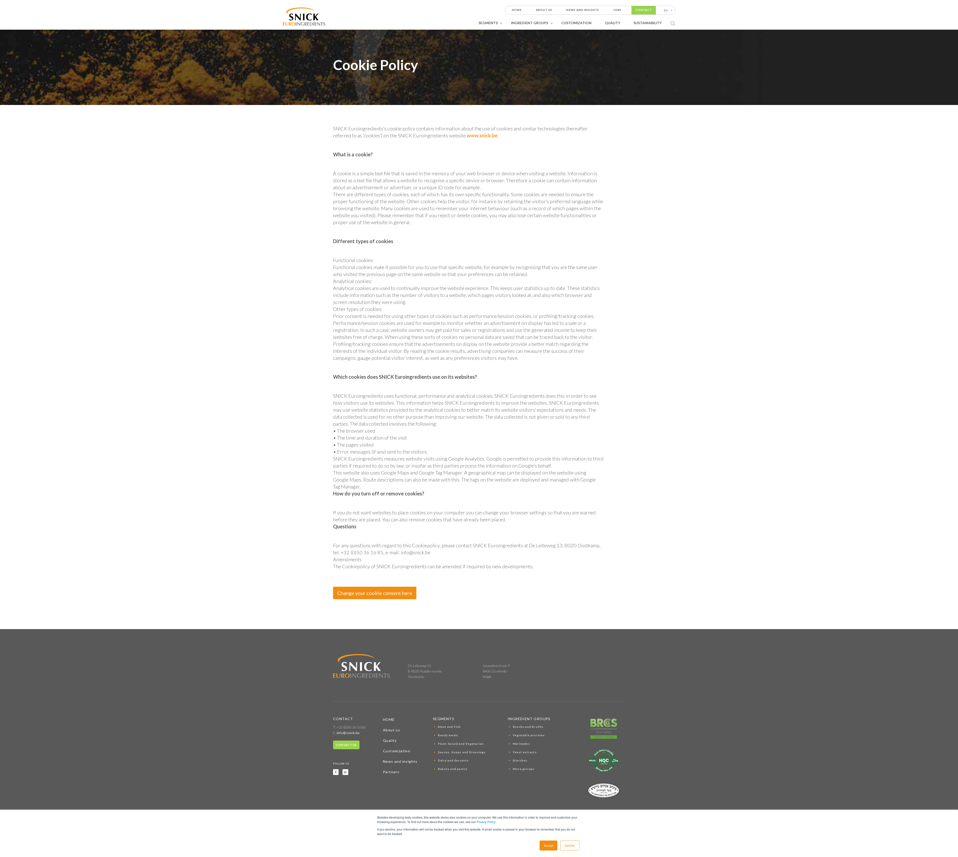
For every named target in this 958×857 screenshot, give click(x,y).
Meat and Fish (449, 727)
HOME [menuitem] (389, 719)
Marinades (521, 744)
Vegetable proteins (529, 735)
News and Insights (582, 9)
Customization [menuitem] (396, 751)
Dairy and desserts (453, 760)
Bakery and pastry (452, 769)
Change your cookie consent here (374, 593)
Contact (644, 9)
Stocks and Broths (528, 727)
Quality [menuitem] (390, 740)
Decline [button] (570, 845)
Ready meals (448, 735)
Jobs (617, 9)
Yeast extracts (525, 752)
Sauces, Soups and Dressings (461, 752)
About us (544, 9)
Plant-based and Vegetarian (460, 744)
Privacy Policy (486, 822)
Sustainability (647, 23)
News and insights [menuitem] (400, 761)
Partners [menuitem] (391, 772)
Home (516, 9)
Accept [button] (548, 845)
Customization (576, 23)
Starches (520, 760)
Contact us (346, 745)
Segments (488, 23)
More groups (523, 769)
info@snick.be (348, 733)
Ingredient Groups (529, 23)
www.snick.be (482, 135)
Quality (612, 23)
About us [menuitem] (391, 730)
